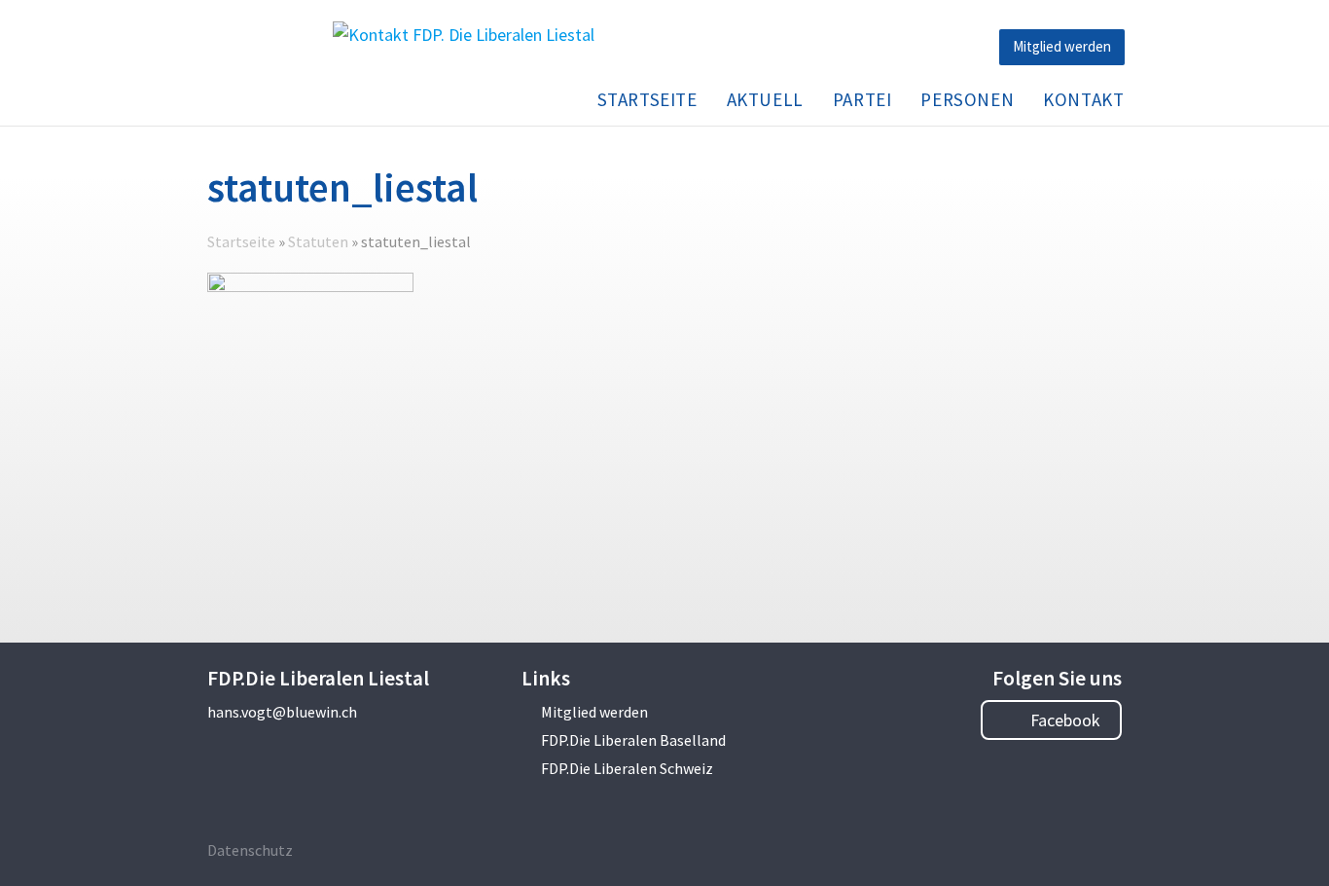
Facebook (1063, 720)
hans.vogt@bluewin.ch (282, 711)
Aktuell (765, 99)
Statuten (318, 241)
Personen (967, 99)
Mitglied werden (1062, 46)
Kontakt (1083, 99)
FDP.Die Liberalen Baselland (633, 740)
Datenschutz (250, 850)
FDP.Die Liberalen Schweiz (627, 768)
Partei (862, 99)
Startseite (647, 99)
